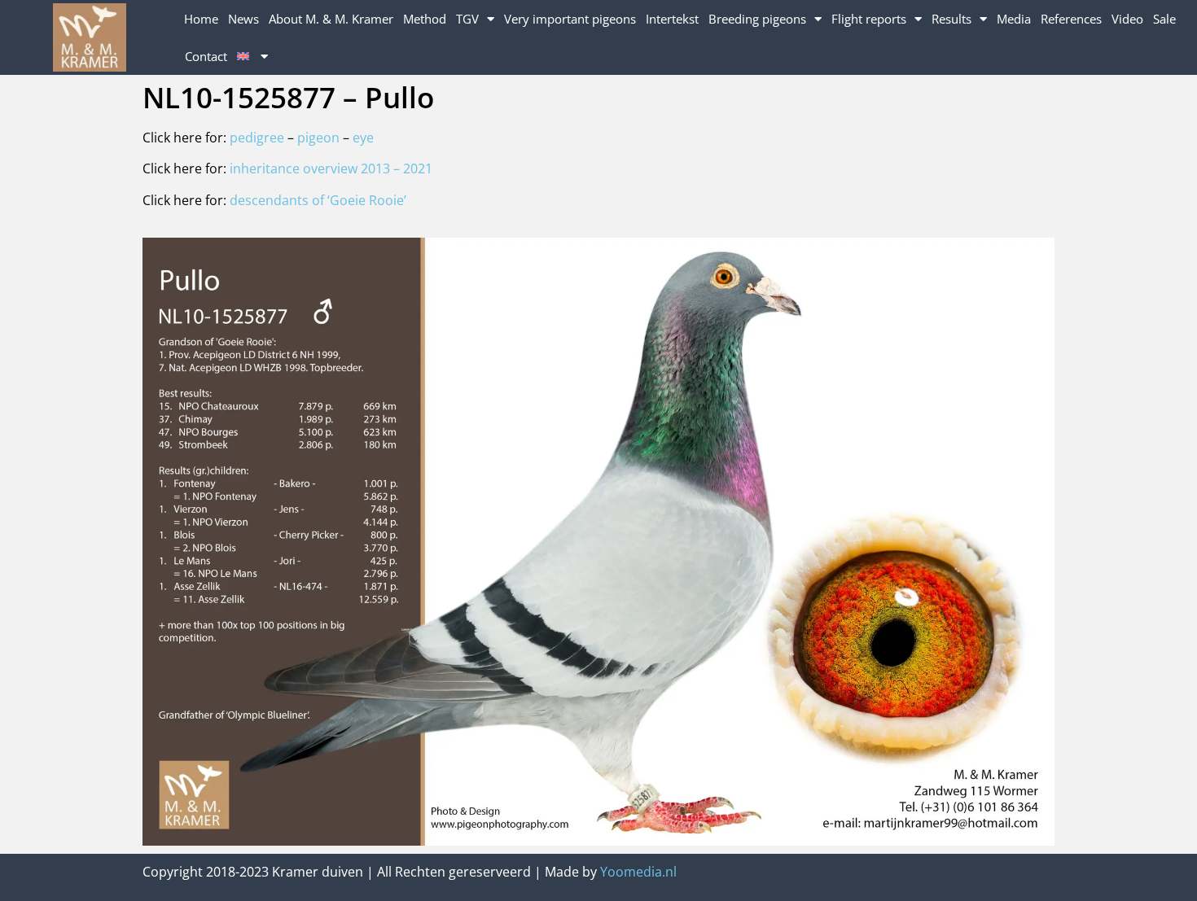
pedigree (257, 138)
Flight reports (868, 19)
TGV (467, 19)
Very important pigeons (570, 19)
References (1071, 19)
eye (363, 138)
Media (1014, 19)
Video (1127, 19)
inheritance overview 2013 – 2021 (331, 168)
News (243, 19)
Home (201, 19)
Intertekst (672, 19)
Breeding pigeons (757, 19)
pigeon (320, 138)
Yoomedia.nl (638, 872)
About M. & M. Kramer (331, 19)
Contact (206, 56)
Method (424, 19)
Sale (1164, 19)
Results (951, 19)
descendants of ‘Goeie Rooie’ (318, 200)
